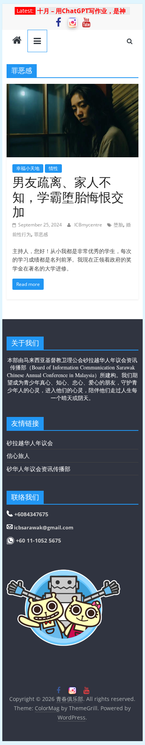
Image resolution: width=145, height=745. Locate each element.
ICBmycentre (88, 224)
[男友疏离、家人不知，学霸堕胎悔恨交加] (73, 88)
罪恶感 (41, 234)
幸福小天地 (27, 168)
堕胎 (118, 224)
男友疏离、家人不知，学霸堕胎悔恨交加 (68, 196)
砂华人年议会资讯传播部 (38, 469)
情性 (53, 168)
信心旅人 (18, 455)
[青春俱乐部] (17, 41)
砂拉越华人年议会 (30, 443)
